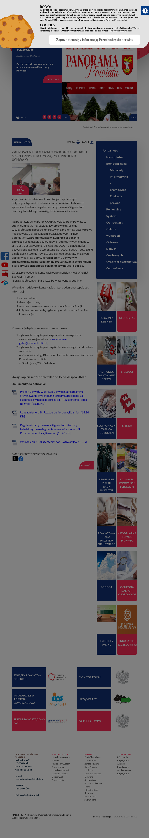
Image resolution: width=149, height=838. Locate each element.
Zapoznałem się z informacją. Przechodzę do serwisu (94, 40)
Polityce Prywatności (121, 30)
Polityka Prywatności (116, 20)
